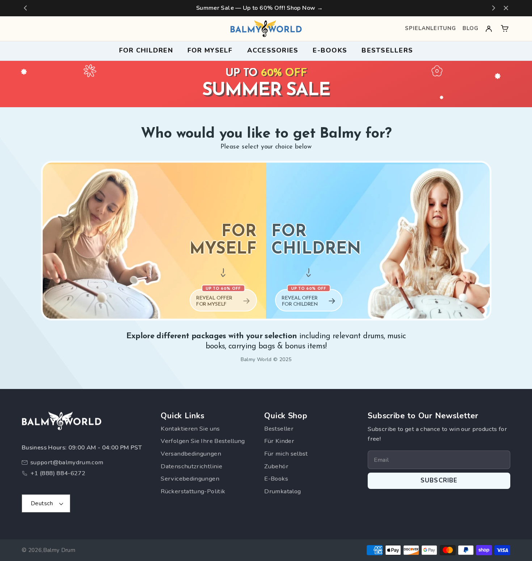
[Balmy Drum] (266, 28)
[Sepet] (504, 28)
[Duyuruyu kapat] (506, 8)
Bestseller (279, 428)
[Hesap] (489, 28)
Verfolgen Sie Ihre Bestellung (203, 441)
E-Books (276, 478)
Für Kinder (279, 441)
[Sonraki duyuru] (493, 8)
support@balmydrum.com (67, 462)
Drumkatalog (282, 491)
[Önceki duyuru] (25, 8)
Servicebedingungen (190, 478)
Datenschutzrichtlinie (191, 466)
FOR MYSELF (210, 50)
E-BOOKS (330, 50)
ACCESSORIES (273, 50)
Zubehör (276, 466)
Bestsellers (387, 50)
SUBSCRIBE (439, 480)
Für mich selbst (286, 453)
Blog (470, 28)
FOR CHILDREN (146, 50)
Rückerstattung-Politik (193, 491)
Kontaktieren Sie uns (190, 428)
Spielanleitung (430, 28)
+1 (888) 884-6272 (57, 473)
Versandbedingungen (191, 453)
